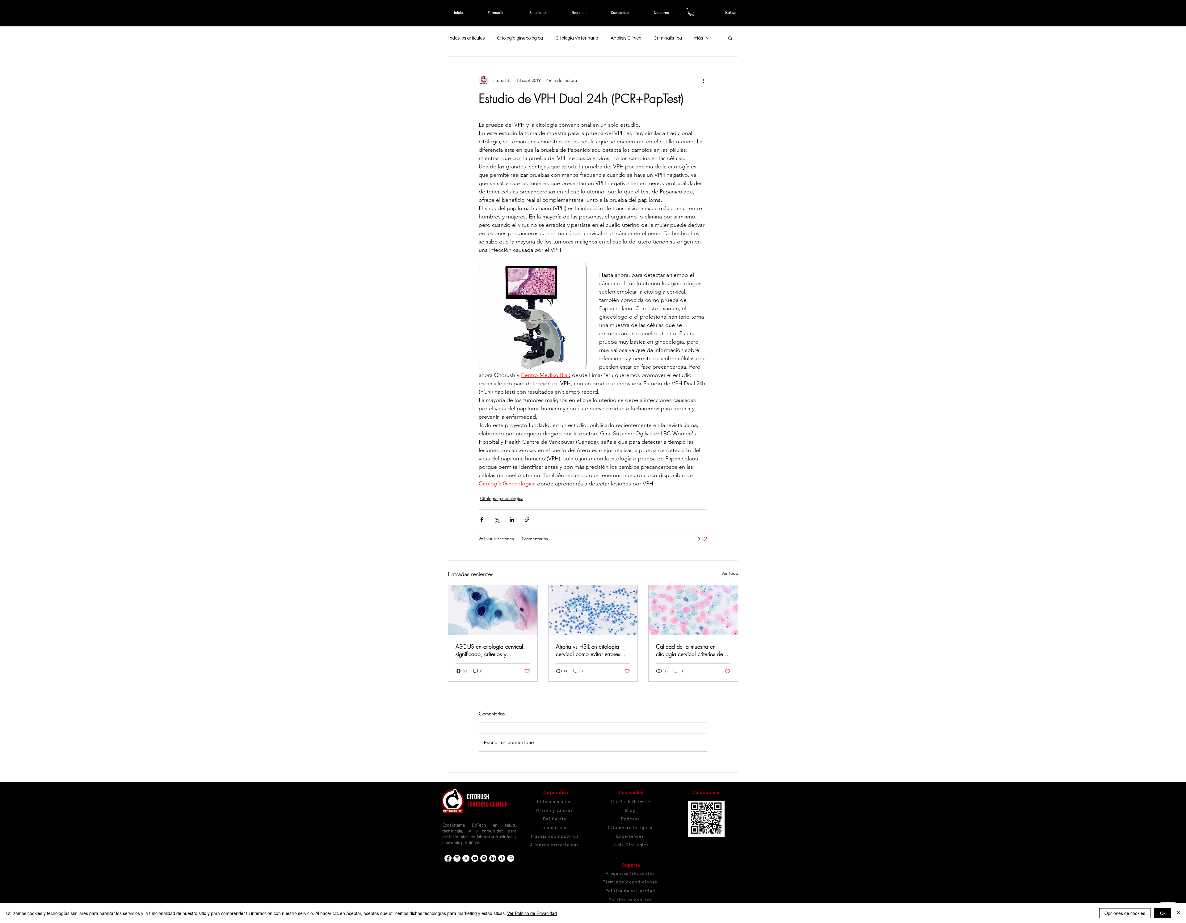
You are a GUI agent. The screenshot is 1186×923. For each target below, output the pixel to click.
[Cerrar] (1178, 913)
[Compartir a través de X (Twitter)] (497, 520)
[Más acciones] (703, 80)
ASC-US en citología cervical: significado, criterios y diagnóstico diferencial (490, 650)
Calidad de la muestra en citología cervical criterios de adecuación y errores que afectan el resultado (689, 650)
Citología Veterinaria (576, 38)
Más (698, 38)
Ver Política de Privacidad (532, 913)
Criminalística (668, 38)
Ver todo (729, 573)
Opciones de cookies (1124, 913)
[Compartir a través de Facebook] (482, 520)
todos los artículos (466, 38)
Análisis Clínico (626, 38)
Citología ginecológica (520, 38)
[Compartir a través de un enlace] (527, 520)
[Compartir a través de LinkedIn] (512, 520)
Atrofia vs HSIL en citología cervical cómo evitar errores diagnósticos (588, 650)
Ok (1163, 913)
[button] (496, 12)
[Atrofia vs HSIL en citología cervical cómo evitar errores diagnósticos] (593, 610)
